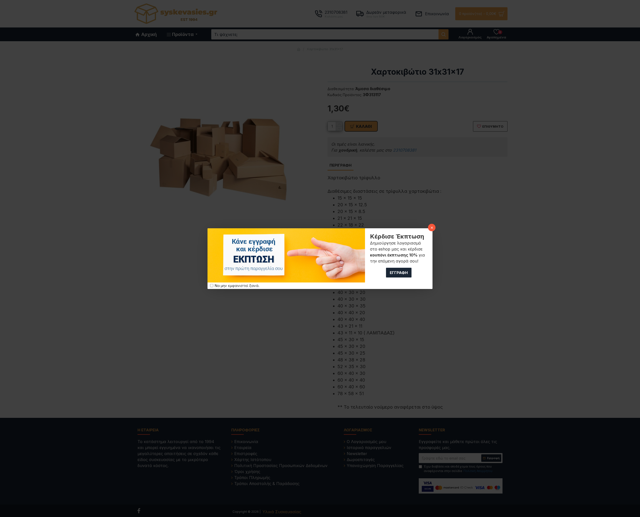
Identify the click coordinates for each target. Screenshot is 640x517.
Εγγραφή (399, 272)
